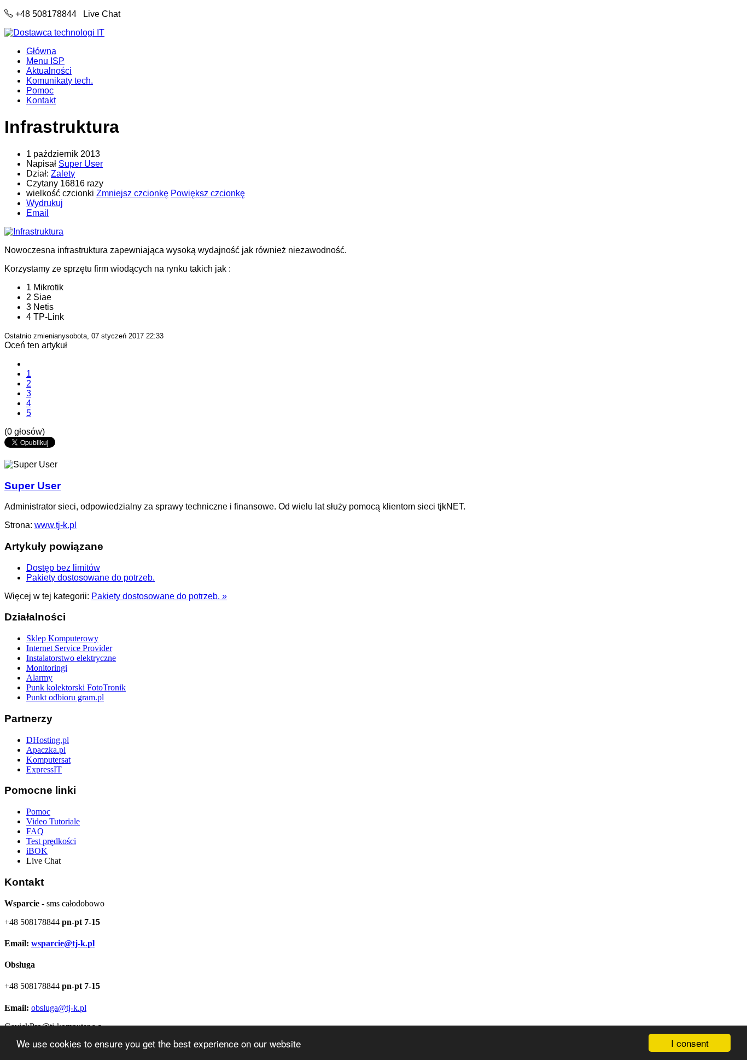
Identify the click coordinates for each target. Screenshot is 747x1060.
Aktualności (49, 70)
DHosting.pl (47, 740)
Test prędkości (51, 841)
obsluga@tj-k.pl (58, 1007)
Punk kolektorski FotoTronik (76, 687)
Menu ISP (45, 61)
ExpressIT (44, 769)
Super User (81, 163)
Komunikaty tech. (59, 80)
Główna (41, 51)
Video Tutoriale (53, 821)
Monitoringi (46, 667)
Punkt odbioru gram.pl (65, 697)
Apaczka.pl (46, 749)
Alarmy (39, 677)
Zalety (63, 173)
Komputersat (48, 759)
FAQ (35, 831)
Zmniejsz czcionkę (132, 193)
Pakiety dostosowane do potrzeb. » (159, 596)
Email (37, 213)
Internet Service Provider (69, 648)
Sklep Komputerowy (62, 638)
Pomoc (40, 90)
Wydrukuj (44, 203)
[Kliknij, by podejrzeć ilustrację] (33, 231)
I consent (690, 1043)
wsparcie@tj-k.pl (63, 943)
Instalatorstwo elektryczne (71, 658)
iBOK (37, 851)
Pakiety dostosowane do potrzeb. (90, 577)
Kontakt (41, 100)
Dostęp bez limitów (63, 567)
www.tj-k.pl (55, 525)
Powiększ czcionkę (208, 193)
